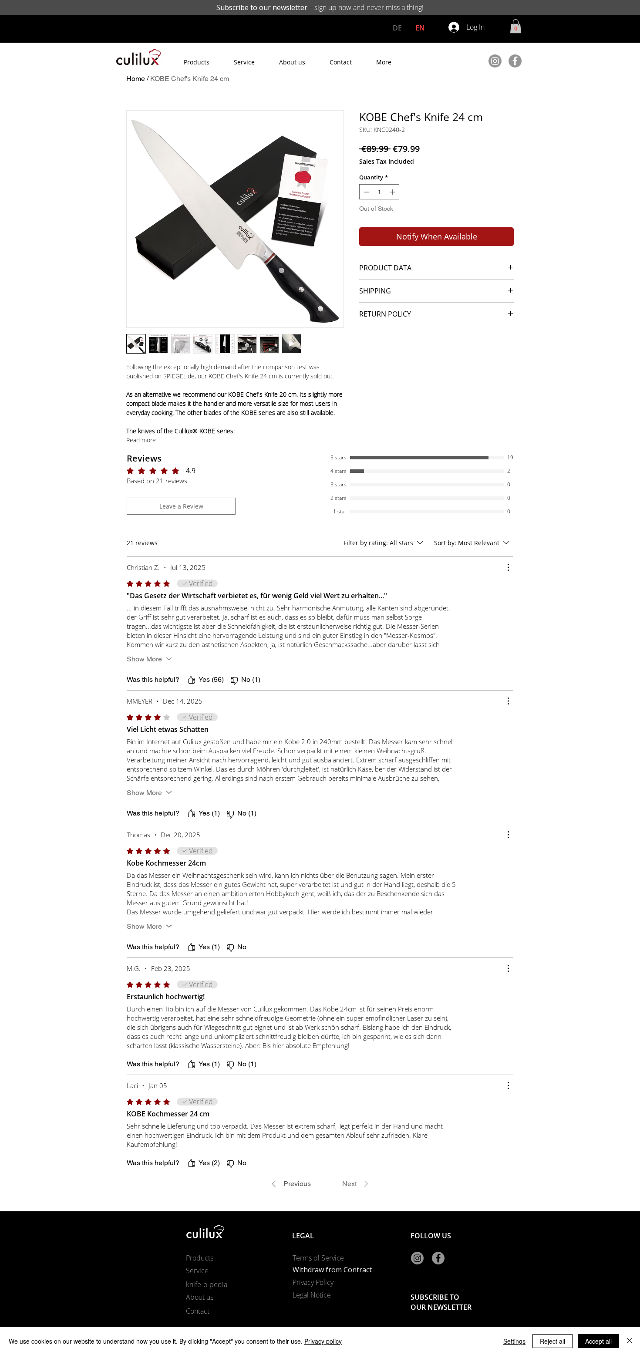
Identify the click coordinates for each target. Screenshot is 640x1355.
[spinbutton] (379, 192)
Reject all (552, 1341)
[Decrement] (365, 192)
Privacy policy (323, 1341)
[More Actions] (508, 567)
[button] (516, 26)
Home (135, 78)
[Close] (629, 1341)
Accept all (598, 1341)
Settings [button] (514, 1341)
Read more (141, 440)
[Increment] (393, 192)
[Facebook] (515, 60)
